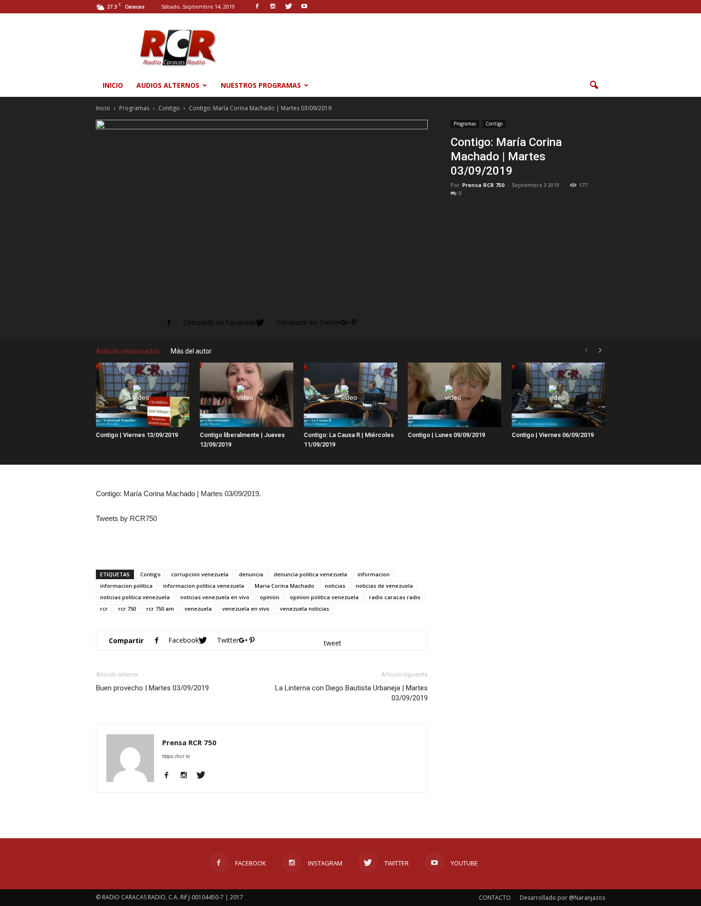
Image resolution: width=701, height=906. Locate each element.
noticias (335, 585)
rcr (104, 608)
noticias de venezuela (384, 585)
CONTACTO (495, 898)
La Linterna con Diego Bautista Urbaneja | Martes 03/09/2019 (351, 693)
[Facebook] (170, 776)
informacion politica (126, 585)
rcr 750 (127, 608)
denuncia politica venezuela (310, 574)
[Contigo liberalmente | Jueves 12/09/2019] (246, 395)
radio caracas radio (395, 597)
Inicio (113, 85)
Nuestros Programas (261, 85)
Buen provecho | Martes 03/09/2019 (152, 688)
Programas (465, 123)
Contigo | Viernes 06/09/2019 (553, 434)
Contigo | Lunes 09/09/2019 (446, 434)
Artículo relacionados (127, 351)
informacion (374, 574)
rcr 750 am (160, 608)
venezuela (198, 608)
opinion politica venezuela (324, 597)
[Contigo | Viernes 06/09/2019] (558, 395)
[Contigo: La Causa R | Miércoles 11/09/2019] (350, 395)
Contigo (494, 123)
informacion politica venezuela (203, 585)
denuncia (251, 574)
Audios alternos (167, 85)
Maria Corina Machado (284, 585)
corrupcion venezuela (199, 574)
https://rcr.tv (176, 756)
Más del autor (191, 351)
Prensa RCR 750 (483, 184)
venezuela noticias (304, 608)
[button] (593, 85)
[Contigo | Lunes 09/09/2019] (454, 395)
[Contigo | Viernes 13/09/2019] (142, 395)
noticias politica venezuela (135, 597)
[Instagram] (187, 776)
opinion (269, 597)
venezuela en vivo (245, 608)
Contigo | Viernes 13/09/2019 (137, 434)
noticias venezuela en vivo (214, 597)
